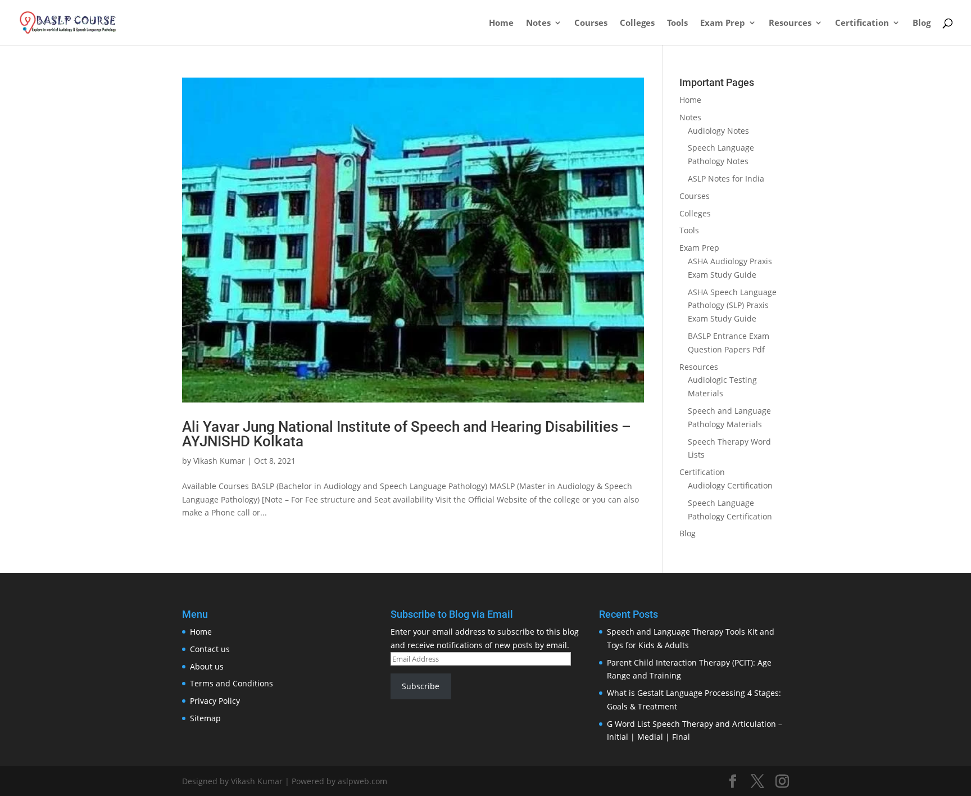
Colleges (637, 23)
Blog (922, 23)
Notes (538, 23)
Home (501, 23)
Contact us (210, 649)
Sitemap (205, 718)
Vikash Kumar (219, 460)
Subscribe (420, 686)
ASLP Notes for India (726, 178)
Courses (590, 23)
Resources (790, 23)
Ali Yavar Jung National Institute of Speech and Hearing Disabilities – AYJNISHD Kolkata (406, 434)
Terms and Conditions (231, 683)
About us (207, 666)
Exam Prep (722, 23)
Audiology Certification (730, 485)
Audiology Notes (718, 130)
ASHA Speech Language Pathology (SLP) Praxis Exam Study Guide (732, 305)
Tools (677, 23)
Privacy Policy (215, 700)
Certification (862, 23)
